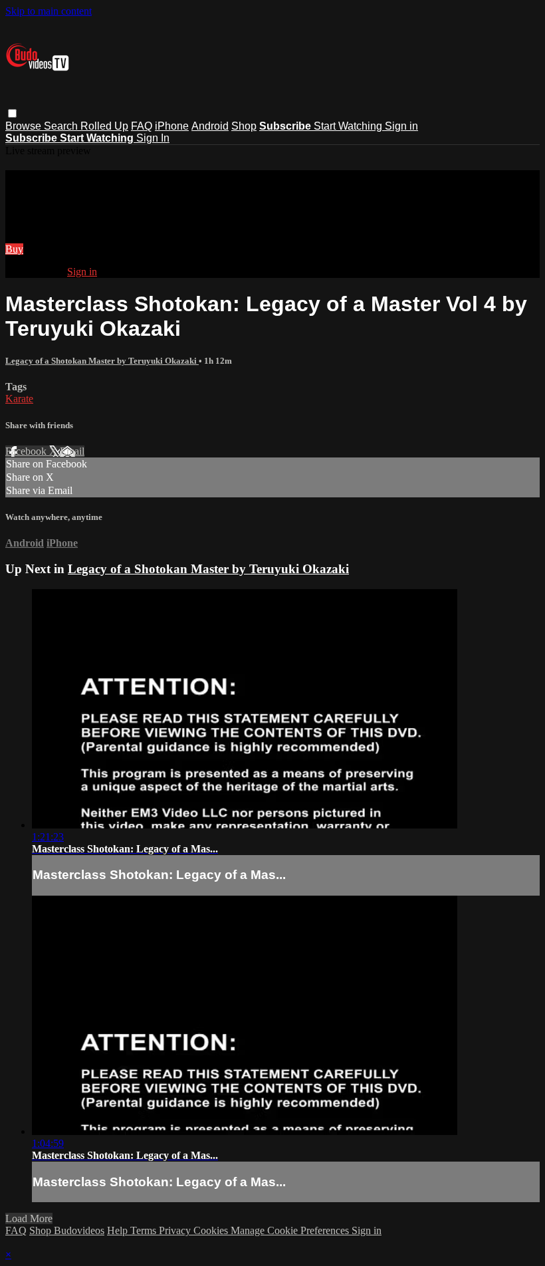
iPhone (172, 126)
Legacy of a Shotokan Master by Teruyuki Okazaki (102, 361)
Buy (14, 249)
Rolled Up (104, 126)
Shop (244, 126)
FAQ (141, 126)
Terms (144, 1230)
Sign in (401, 126)
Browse (24, 126)
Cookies (212, 1230)
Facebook (27, 451)
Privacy (176, 1230)
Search (62, 126)
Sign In (152, 138)
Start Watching (349, 126)
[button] (12, 113)
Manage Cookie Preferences (291, 1230)
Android (210, 126)
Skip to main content (48, 11)
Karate (19, 398)
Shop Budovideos (66, 1230)
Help (118, 1230)
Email (72, 451)
